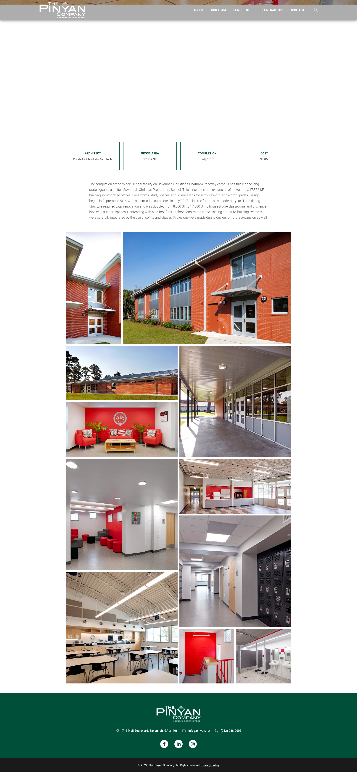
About (199, 10)
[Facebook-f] (164, 744)
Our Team (218, 10)
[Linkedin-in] (178, 744)
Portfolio (241, 10)
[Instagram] (193, 744)
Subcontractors (270, 10)
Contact (297, 10)
